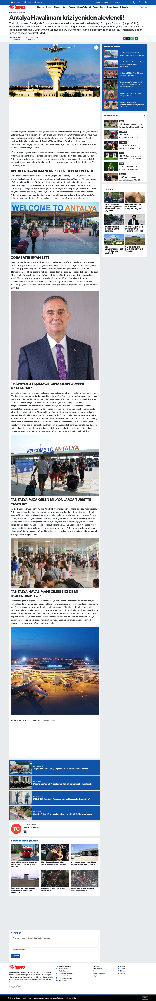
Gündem (40, 7)
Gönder (16, 956)
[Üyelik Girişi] (145, 2)
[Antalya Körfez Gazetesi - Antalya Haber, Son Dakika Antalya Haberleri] (17, 7)
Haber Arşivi (63, 980)
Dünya (102, 7)
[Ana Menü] (146, 7)
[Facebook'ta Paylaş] (124, 38)
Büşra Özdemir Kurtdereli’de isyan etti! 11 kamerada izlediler (129, 147)
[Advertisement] (55, 113)
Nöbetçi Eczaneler (65, 966)
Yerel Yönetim (97, 968)
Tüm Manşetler (64, 976)
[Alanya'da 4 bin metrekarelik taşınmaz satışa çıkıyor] (84, 878)
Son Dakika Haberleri (66, 978)
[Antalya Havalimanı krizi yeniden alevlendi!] (54, 70)
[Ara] (142, 7)
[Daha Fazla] (136, 38)
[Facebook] (11, 986)
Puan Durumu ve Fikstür (67, 973)
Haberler (12, 12)
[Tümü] (144, 116)
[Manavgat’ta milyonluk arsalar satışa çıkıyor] (55, 878)
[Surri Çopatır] (55, 335)
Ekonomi (57, 7)
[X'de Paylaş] (128, 38)
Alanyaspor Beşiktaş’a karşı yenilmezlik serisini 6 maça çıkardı (131, 125)
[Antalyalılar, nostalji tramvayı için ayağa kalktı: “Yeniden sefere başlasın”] (25, 852)
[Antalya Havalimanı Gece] (55, 671)
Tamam (145, 998)
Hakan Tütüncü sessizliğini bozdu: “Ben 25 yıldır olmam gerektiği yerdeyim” (132, 178)
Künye (95, 976)
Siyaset (49, 7)
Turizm (122, 968)
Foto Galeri (17, 2)
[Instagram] (18, 986)
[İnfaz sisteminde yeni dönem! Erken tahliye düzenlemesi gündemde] (25, 878)
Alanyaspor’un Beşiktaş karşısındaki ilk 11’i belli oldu (131, 157)
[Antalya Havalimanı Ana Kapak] (55, 227)
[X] (15, 986)
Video (29, 2)
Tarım (94, 971)
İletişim (122, 973)
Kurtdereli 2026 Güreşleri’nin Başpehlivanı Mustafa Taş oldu (129, 168)
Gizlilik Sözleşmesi (99, 973)
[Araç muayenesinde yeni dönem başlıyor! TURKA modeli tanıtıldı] (84, 852)
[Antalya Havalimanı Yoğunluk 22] (55, 563)
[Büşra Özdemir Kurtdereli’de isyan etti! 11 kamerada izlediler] (55, 852)
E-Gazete (124, 7)
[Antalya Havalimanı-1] (55, 465)
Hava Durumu (63, 968)
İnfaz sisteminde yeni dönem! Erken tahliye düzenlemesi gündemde (23, 890)
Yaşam (72, 7)
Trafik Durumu (63, 971)
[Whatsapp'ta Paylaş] (132, 38)
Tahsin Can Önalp (31, 827)
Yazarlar (39, 2)
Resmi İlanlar (112, 7)
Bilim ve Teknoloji (84, 7)
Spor (65, 7)
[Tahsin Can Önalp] (16, 829)
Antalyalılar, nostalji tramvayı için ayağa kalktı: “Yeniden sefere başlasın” (24, 864)
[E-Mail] (25, 832)
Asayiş (95, 7)
